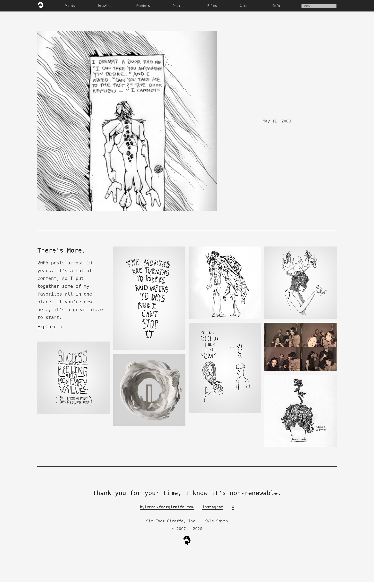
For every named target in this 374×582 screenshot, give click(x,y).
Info (276, 6)
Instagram (212, 507)
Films (212, 6)
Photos (178, 6)
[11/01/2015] (73, 413)
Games (245, 6)
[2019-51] (300, 318)
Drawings (106, 6)
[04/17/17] (300, 370)
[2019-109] (149, 425)
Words (70, 6)
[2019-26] (149, 349)
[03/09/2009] (225, 318)
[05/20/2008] (300, 446)
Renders (143, 6)
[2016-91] (225, 412)
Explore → (49, 326)
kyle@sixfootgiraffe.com (167, 507)
